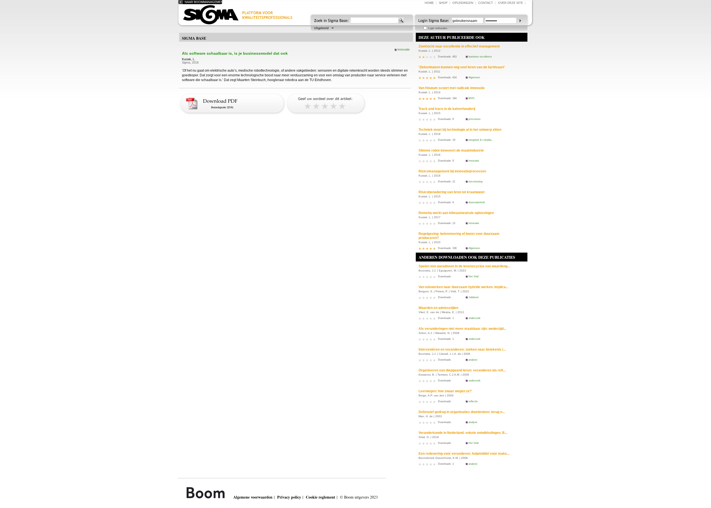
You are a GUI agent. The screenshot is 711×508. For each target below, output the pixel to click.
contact (485, 2)
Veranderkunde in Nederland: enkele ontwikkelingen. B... (463, 433)
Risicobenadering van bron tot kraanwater (452, 192)
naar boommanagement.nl (207, 2)
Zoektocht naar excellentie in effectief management (459, 46)
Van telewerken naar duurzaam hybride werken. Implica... (463, 287)
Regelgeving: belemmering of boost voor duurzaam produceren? (459, 236)
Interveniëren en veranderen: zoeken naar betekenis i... (462, 349)
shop (443, 2)
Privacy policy (289, 497)
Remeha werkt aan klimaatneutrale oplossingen (456, 213)
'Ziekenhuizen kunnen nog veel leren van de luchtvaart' (462, 67)
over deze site (510, 2)
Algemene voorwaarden (252, 497)
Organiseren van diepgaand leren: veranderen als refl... (462, 370)
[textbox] (374, 20)
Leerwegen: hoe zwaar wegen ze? (445, 391)
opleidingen (462, 2)
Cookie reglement (320, 497)
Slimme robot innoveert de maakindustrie (451, 150)
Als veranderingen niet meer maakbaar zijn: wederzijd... (462, 329)
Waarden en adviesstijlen (438, 308)
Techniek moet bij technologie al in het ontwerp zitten (460, 130)
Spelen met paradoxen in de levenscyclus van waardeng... (464, 266)
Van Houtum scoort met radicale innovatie (452, 88)
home (429, 2)
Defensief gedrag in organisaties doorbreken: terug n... (462, 412)
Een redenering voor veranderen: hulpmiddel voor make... (464, 454)
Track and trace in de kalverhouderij (447, 109)
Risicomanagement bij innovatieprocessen (452, 171)
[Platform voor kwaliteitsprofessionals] (242, 16)
